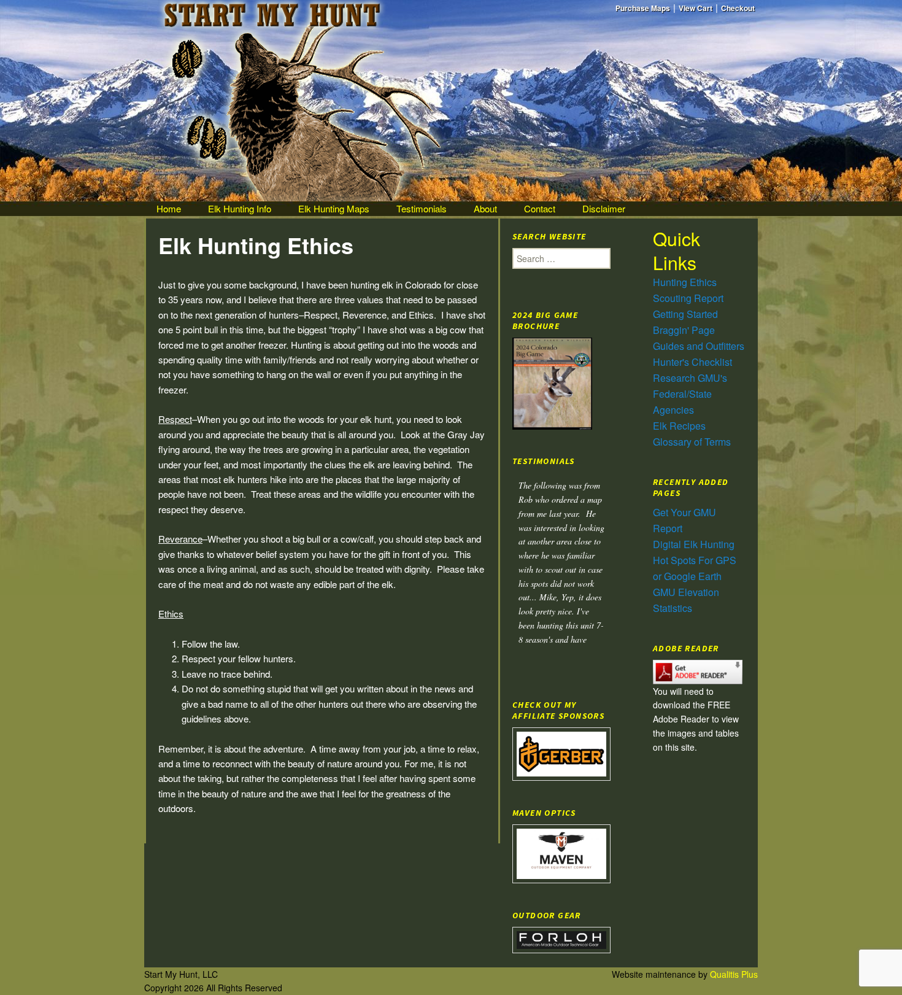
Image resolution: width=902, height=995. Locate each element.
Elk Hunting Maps (333, 208)
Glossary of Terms (692, 442)
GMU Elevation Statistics (686, 600)
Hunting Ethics (685, 282)
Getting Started (685, 314)
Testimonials (421, 208)
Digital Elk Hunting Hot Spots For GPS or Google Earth (694, 560)
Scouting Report (688, 298)
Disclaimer (603, 208)
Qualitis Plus (734, 974)
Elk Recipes (679, 426)
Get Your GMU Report (684, 520)
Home (168, 208)
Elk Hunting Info (239, 208)
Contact (539, 208)
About (485, 208)
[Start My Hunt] (451, 100)
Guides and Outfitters (698, 346)
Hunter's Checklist (692, 362)
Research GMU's (690, 378)
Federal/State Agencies (682, 402)
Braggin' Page (684, 330)
